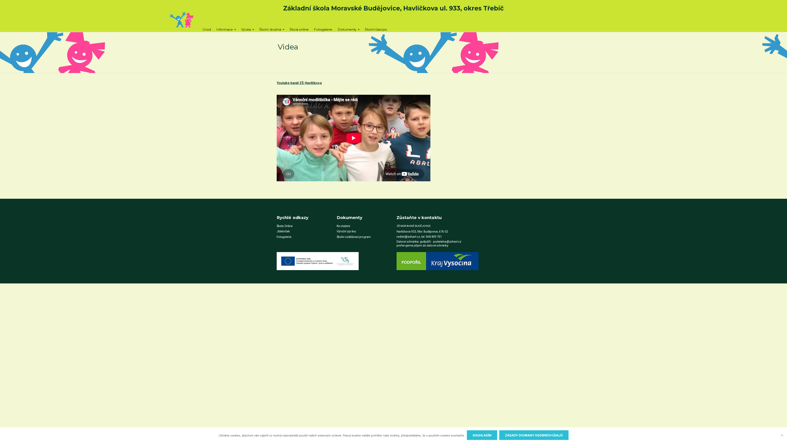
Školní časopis (376, 29)
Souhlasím (482, 435)
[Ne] (782, 435)
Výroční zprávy (346, 231)
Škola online (299, 29)
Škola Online (285, 226)
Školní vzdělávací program (354, 237)
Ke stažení (343, 226)
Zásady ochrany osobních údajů (534, 435)
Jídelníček (283, 231)
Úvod (206, 29)
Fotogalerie (323, 29)
